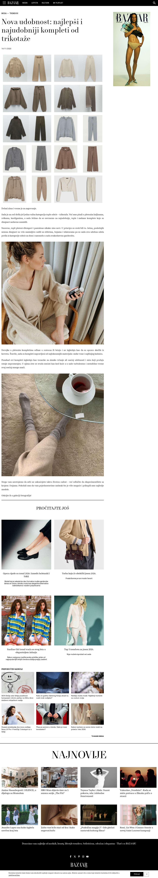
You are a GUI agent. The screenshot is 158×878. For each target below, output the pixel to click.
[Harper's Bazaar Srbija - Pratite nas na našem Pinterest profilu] (79, 856)
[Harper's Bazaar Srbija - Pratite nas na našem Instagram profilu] (83, 856)
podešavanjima (14, 875)
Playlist (59, 3)
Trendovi (14, 13)
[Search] (154, 3)
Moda (25, 3)
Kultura (45, 3)
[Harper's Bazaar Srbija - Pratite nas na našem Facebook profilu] (71, 856)
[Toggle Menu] (4, 3)
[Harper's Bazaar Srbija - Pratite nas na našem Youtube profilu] (87, 856)
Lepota (34, 3)
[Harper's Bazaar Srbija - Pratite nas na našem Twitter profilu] (75, 856)
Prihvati (137, 874)
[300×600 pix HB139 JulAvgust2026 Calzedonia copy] (131, 49)
